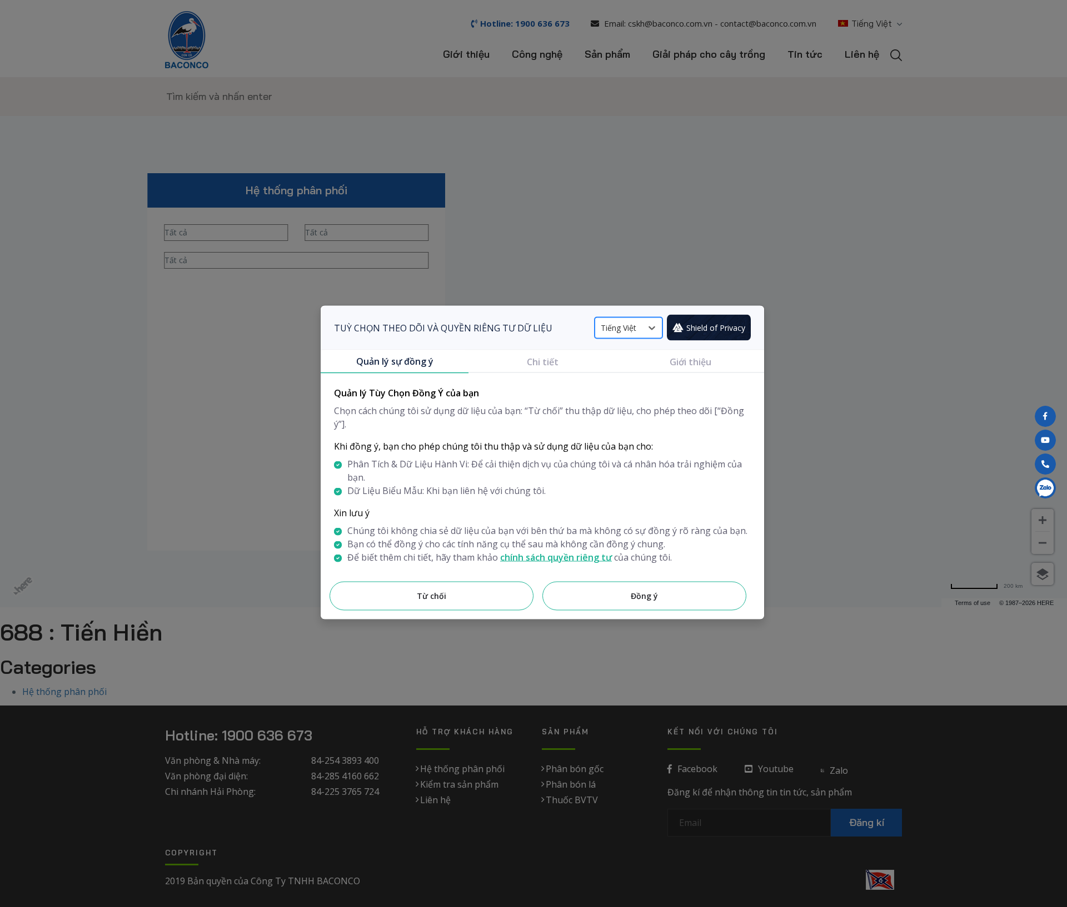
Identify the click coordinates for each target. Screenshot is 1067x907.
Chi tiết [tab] (543, 362)
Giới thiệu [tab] (690, 362)
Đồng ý (644, 596)
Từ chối (431, 596)
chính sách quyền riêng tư (556, 557)
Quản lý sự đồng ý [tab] (394, 361)
